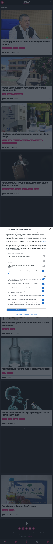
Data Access (26, 314)
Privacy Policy (34, 314)
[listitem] (26, 253)
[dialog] (26, 272)
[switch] (43, 256)
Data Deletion (19, 314)
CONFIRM (16, 309)
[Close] (50, 229)
